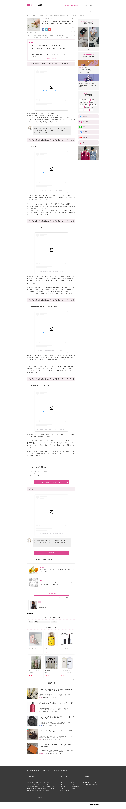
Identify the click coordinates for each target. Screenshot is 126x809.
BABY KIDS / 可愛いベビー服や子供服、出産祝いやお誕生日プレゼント (40, 790)
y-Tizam (60, 725)
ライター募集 (62, 788)
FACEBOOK (85, 132)
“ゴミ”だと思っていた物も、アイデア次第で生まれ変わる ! (46, 45)
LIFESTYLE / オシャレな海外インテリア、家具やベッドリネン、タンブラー (41, 786)
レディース (27, 11)
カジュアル (86, 99)
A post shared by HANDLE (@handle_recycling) (51, 271)
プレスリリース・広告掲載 (64, 790)
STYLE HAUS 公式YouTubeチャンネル (90, 784)
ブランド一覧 (62, 784)
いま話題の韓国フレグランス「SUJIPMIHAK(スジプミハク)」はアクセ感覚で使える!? (88, 71)
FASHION (41, 753)
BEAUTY (44, 18)
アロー (81, 99)
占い (83, 11)
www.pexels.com (34, 32)
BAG (40, 739)
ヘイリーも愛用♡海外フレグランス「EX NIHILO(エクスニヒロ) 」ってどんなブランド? (88, 85)
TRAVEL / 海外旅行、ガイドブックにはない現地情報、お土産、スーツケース (41, 788)
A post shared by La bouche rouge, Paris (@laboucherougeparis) (53, 350)
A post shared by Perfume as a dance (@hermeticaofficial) (51, 429)
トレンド (86, 104)
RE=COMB (35, 51)
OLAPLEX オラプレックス (66, 670)
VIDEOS (99, 11)
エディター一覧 (62, 786)
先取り (81, 102)
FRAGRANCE (81, 67)
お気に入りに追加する (52, 593)
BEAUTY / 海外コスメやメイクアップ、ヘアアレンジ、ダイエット (39, 784)
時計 (91, 109)
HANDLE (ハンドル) (37, 56)
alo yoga (86, 109)
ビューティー (44, 11)
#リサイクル (54, 621)
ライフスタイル (55, 11)
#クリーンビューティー (44, 621)
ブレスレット (93, 104)
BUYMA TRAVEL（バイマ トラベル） (90, 782)
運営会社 (73, 788)
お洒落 (92, 99)
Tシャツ (81, 107)
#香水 (35, 621)
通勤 (92, 107)
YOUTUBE (85, 137)
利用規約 (73, 782)
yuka (59, 711)
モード (81, 109)
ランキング (90, 11)
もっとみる (88, 49)
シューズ (86, 102)
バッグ (81, 104)
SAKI (60, 753)
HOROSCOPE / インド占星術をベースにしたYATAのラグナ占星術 (39, 792)
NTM (59, 697)
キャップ (92, 102)
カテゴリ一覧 (62, 782)
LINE (84, 127)
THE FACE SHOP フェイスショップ (35, 670)
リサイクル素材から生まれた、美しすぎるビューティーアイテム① (48, 48)
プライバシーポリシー (75, 784)
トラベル (65, 11)
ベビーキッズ (74, 11)
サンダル (87, 107)
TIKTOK (84, 142)
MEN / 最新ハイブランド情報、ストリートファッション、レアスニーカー (40, 782)
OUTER (40, 725)
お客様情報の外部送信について (77, 786)
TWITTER (85, 116)
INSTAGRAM (85, 121)
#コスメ (31, 621)
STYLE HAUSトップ (31, 15)
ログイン (67, 5)
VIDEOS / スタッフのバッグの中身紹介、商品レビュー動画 (38, 797)
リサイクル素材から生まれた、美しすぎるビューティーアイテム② (48, 54)
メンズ (35, 11)
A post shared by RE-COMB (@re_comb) (51, 108)
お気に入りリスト (75, 5)
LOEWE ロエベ (48, 670)
